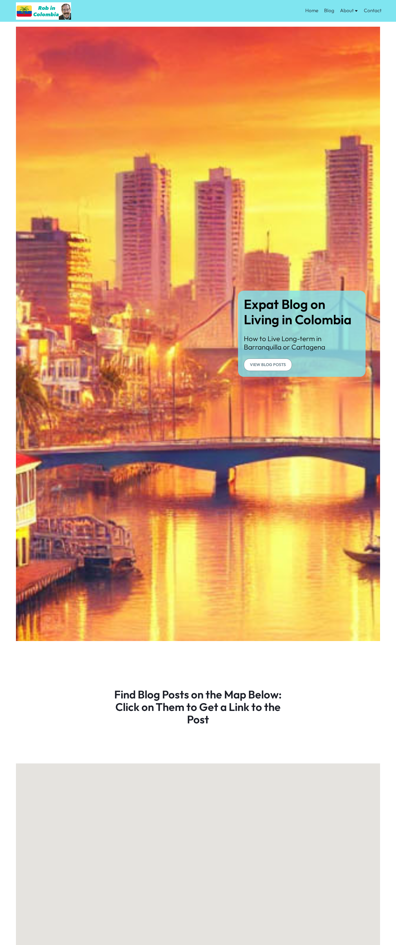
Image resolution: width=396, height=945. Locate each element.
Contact (373, 10)
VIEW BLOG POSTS (268, 364)
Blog (329, 10)
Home (311, 10)
